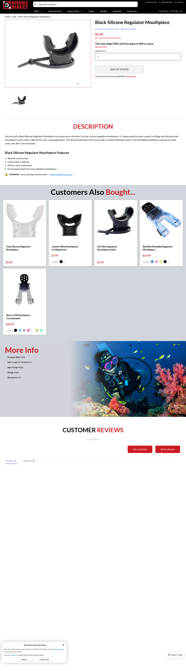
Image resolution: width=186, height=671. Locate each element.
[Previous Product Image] (14, 54)
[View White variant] (33, 331)
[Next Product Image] (82, 54)
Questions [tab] (28, 461)
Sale (14, 16)
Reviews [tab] (11, 461)
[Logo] (17, 7)
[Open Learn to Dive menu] (82, 11)
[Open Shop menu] (42, 11)
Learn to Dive (73, 11)
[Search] (35, 4)
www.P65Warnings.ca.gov (61, 174)
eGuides (103, 11)
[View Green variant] (41, 331)
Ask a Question (140, 449)
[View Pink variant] (156, 262)
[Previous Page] (7, 101)
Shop (36, 11)
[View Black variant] (61, 262)
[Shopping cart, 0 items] (181, 11)
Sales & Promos (55, 11)
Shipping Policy (101, 47)
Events (91, 11)
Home (7, 16)
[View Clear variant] (65, 262)
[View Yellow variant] (161, 262)
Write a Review (168, 449)
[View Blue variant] (152, 262)
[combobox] (87, 4)
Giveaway (117, 11)
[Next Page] (89, 101)
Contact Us (132, 11)
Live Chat (180, 2)
